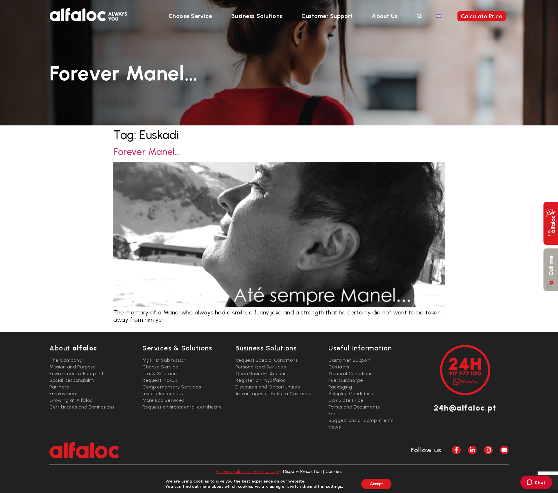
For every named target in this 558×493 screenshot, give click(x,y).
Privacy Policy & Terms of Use (247, 471)
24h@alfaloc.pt (465, 408)
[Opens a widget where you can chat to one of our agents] (536, 483)
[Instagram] (488, 450)
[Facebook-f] (456, 450)
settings (334, 486)
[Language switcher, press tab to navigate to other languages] (438, 15)
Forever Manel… (146, 151)
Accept (376, 484)
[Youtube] (504, 450)
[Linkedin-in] (472, 450)
